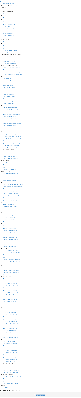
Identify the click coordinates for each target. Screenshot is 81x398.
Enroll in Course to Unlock (40, 395)
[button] (0, 0)
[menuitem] (0, 2)
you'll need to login (44, 394)
